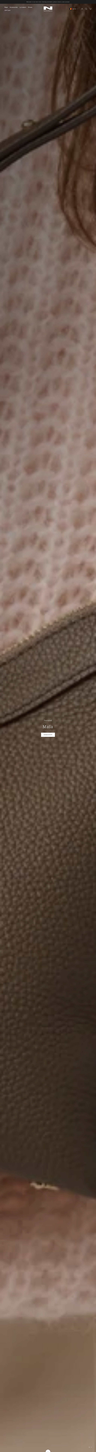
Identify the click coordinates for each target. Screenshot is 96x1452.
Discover (48, 739)
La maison (23, 7)
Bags (6, 7)
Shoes (30, 7)
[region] (48, 728)
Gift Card (7, 10)
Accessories (14, 7)
